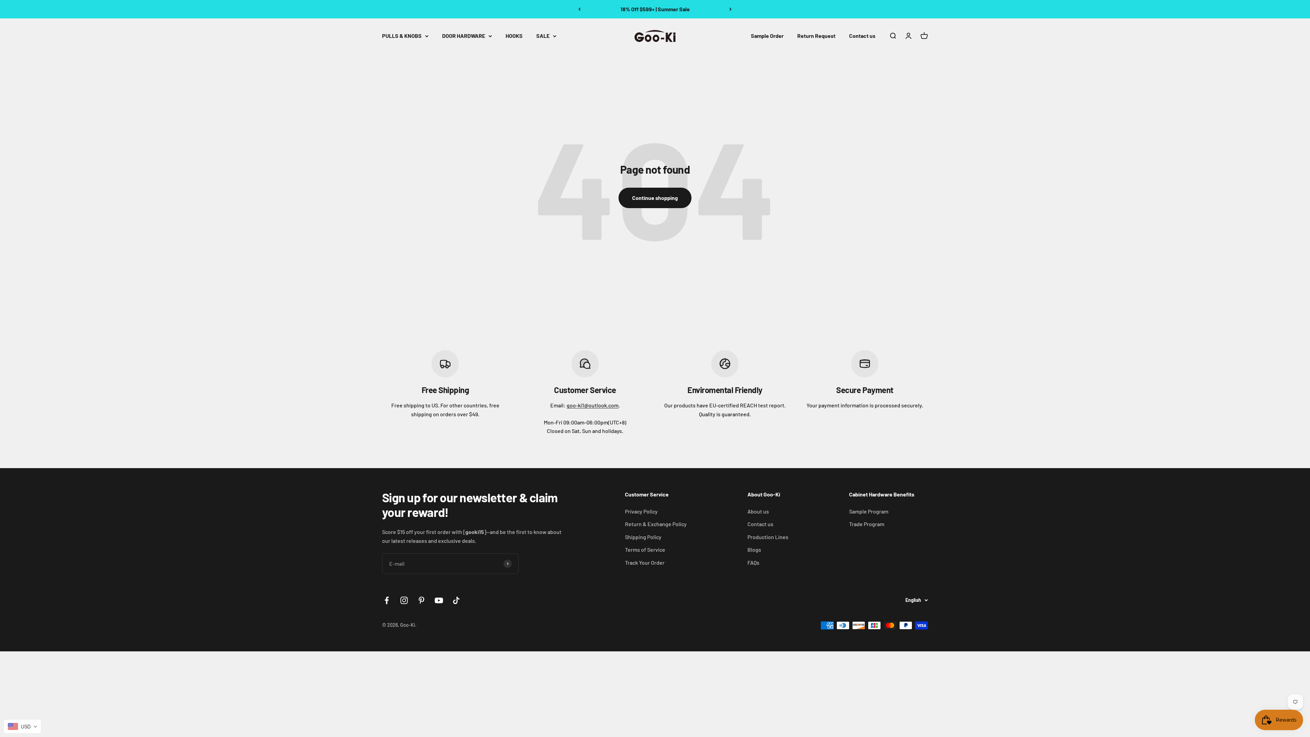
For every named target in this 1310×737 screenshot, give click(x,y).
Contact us (862, 35)
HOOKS (514, 35)
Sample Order (767, 35)
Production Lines (767, 537)
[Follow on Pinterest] (421, 600)
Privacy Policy (641, 511)
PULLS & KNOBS (402, 35)
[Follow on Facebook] (386, 600)
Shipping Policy (643, 537)
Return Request (816, 35)
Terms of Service (645, 549)
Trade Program (866, 524)
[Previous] (579, 9)
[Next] (730, 9)
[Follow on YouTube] (438, 600)
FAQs (753, 562)
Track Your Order (645, 562)
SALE (543, 35)
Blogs (754, 549)
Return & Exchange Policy (656, 524)
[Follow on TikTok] (456, 600)
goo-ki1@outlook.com (592, 405)
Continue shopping (655, 197)
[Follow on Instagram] (404, 600)
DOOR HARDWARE (463, 35)
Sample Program (868, 511)
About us (758, 511)
